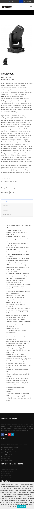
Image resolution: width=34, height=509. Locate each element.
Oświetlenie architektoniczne (9, 469)
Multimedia (7, 214)
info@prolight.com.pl (10, 452)
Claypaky (11, 79)
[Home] (6, 6)
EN (13, 1)
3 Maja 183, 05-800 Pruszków (11, 450)
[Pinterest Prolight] (6, 434)
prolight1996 (7, 456)
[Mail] (16, 192)
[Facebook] (10, 192)
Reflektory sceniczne (6, 473)
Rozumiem (21, 506)
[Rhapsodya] (17, 39)
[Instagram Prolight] (12, 434)
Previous (4, 39)
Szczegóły (6, 201)
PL (9, 1)
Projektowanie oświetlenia (8, 478)
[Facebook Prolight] (2, 434)
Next (30, 39)
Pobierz (5, 210)
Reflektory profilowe (6, 475)
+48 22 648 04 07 (8, 454)
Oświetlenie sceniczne (7, 471)
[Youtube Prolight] (9, 434)
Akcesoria (6, 206)
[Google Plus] (13, 192)
